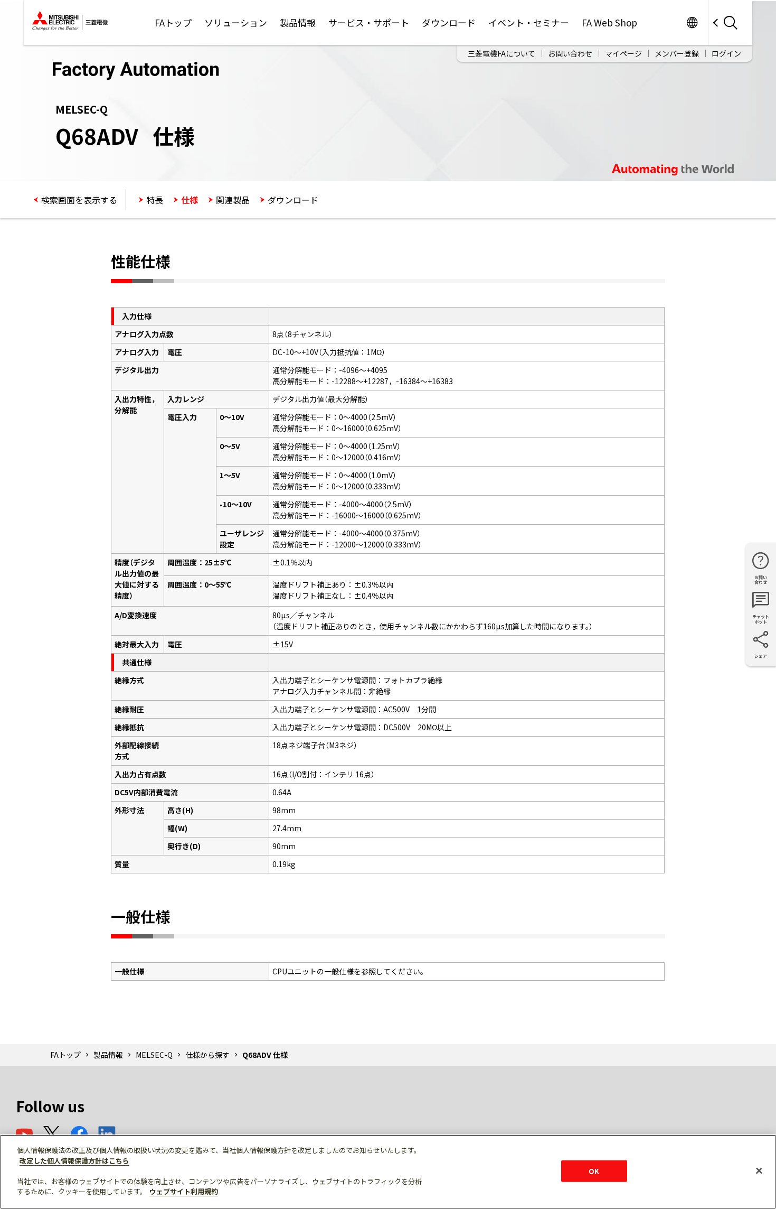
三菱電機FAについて (501, 53)
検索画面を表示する (79, 199)
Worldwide (692, 22)
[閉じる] (759, 1170)
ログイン (726, 53)
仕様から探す (207, 1054)
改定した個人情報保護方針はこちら (74, 1161)
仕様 (189, 199)
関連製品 (233, 199)
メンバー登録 (677, 53)
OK (594, 1171)
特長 (154, 199)
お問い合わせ (570, 53)
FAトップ (173, 22)
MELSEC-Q (154, 1054)
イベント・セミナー (528, 22)
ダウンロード (449, 22)
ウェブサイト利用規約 (183, 1191)
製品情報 (298, 22)
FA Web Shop (609, 22)
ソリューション (235, 22)
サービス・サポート (368, 22)
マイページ (623, 53)
